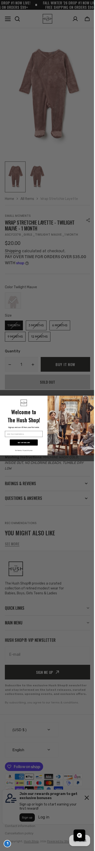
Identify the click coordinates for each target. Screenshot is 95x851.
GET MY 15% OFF (22, 442)
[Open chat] (76, 835)
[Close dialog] (90, 398)
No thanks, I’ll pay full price (22, 450)
